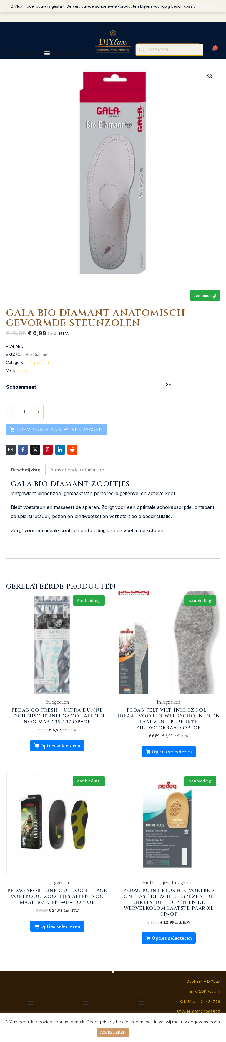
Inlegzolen (37, 362)
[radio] (169, 384)
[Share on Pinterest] (48, 450)
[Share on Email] (11, 450)
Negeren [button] (205, 6)
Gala (22, 370)
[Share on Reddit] (72, 450)
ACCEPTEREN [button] (113, 1032)
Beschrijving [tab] (26, 469)
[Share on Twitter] (35, 450)
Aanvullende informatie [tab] (77, 469)
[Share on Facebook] (23, 450)
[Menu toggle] (47, 53)
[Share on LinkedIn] (60, 450)
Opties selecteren (60, 745)
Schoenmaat (21, 387)
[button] (210, 76)
